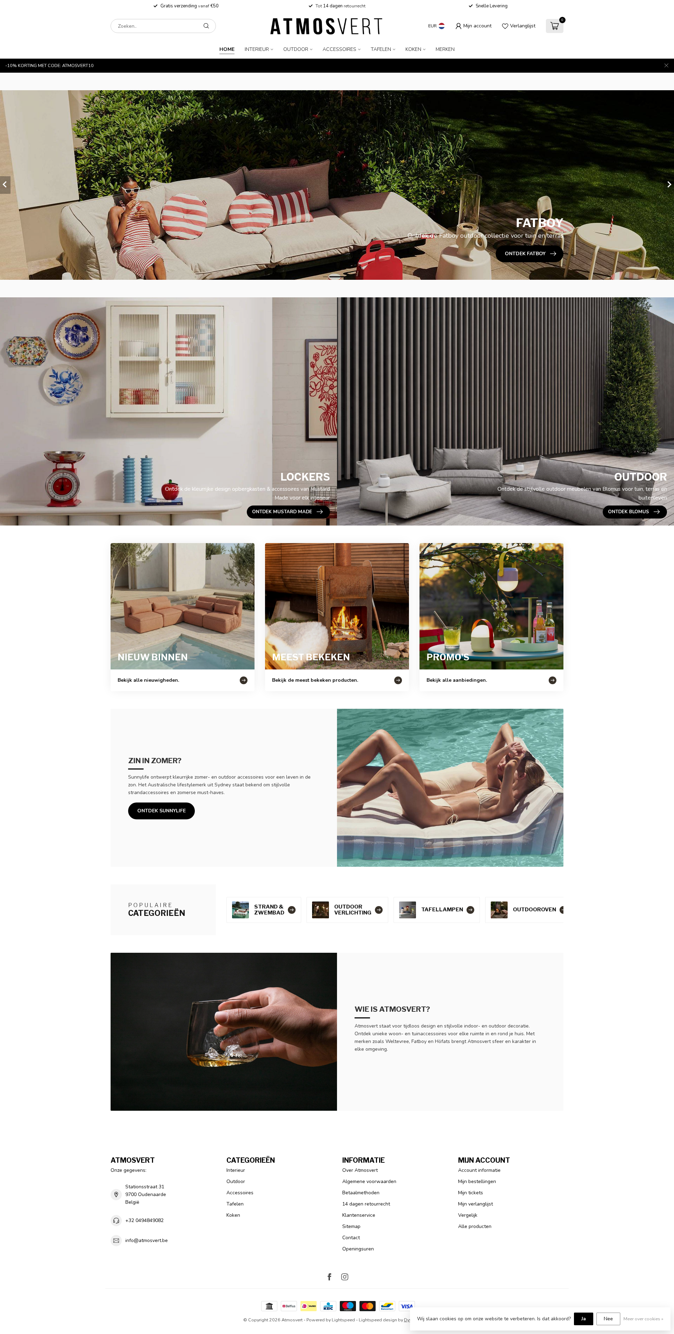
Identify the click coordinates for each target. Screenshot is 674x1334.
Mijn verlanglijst (475, 1204)
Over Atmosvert (360, 1170)
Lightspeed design (378, 1320)
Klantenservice (358, 1215)
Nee (608, 1318)
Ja (583, 1318)
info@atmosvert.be (146, 1240)
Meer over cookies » (643, 1319)
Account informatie (479, 1170)
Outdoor (295, 49)
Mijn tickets (470, 1192)
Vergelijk (467, 1215)
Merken (445, 49)
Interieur (257, 49)
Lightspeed (343, 1320)
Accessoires (339, 49)
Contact (351, 1237)
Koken (413, 49)
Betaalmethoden (360, 1192)
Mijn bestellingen (477, 1181)
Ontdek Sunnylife (161, 810)
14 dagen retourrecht (366, 1204)
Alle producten (474, 1226)
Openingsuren (358, 1249)
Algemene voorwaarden (369, 1181)
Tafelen (381, 49)
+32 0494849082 (144, 1220)
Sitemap (351, 1226)
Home (226, 49)
